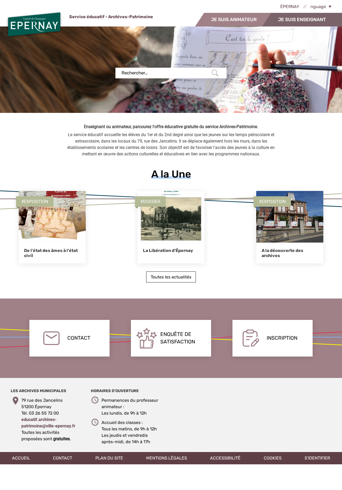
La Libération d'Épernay (168, 250)
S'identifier (317, 458)
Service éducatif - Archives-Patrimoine (110, 16)
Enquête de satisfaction (177, 338)
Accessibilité (225, 458)
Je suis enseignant (302, 19)
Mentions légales (166, 458)
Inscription (282, 338)
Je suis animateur (234, 19)
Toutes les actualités (171, 277)
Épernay (289, 6)
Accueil (21, 458)
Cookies (273, 458)
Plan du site (109, 458)
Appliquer (215, 73)
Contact (78, 338)
